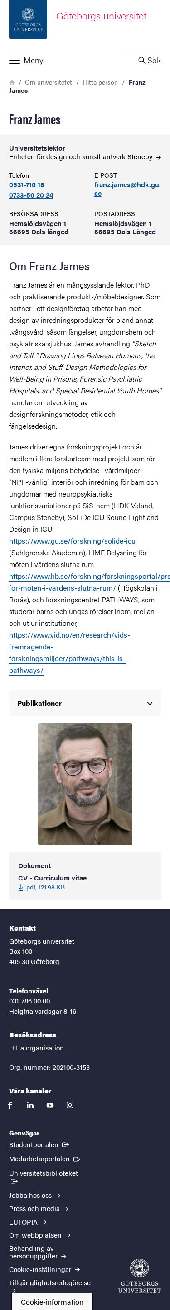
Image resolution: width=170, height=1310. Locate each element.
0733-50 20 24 (31, 195)
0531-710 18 (26, 184)
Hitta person (100, 82)
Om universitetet (48, 82)
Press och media (35, 1208)
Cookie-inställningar (41, 1269)
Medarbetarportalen (45, 1158)
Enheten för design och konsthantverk (81, 156)
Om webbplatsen (36, 1234)
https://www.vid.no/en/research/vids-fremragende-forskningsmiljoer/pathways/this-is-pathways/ (69, 652)
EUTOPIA (24, 1221)
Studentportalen (40, 1144)
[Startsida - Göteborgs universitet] (139, 1276)
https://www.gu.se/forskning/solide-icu (72, 540)
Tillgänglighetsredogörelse (50, 1282)
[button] (64, 60)
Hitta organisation (36, 1047)
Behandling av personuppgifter (34, 1251)
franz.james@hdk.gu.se (127, 189)
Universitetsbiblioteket (49, 1173)
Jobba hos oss (31, 1195)
